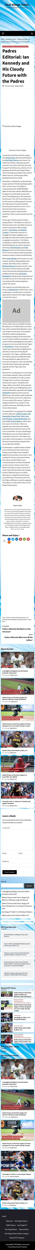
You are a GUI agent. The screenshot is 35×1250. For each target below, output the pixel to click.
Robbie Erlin (13, 290)
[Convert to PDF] (28, 539)
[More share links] (9, 542)
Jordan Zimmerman (20, 419)
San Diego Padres (7, 46)
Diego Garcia (14, 701)
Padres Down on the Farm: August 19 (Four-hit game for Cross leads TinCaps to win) (16, 725)
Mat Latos (25, 416)
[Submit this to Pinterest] (20, 539)
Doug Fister (15, 416)
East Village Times (17, 5)
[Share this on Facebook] (9, 539)
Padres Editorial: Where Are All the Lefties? (18, 637)
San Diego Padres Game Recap (21, 797)
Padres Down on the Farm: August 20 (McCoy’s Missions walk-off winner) (14, 698)
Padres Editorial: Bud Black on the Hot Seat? (16, 629)
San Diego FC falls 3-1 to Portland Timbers (17, 912)
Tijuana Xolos (23, 1229)
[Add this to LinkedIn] (16, 539)
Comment (6, 828)
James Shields (11, 259)
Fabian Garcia (13, 675)
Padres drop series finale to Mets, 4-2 (14, 750)
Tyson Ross (13, 230)
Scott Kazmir (7, 419)
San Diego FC (17, 1015)
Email (20, 853)
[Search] (32, 33)
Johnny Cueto (21, 414)
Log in (4, 1216)
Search (3, 881)
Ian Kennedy (10, 158)
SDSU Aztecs (11, 1225)
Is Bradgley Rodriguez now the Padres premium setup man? (15, 672)
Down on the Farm (7, 690)
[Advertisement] (17, 21)
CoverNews (12, 1247)
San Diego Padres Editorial (21, 46)
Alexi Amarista (15, 248)
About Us (9, 1221)
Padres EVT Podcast (16, 1238)
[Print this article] (24, 539)
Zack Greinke (15, 421)
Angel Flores (13, 752)
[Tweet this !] (12, 539)
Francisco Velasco (14, 1176)
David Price (9, 347)
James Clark (19, 86)
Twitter (4, 1051)
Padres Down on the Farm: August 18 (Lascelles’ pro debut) (14, 776)
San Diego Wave (11, 1229)
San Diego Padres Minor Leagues (10, 693)
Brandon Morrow (8, 266)
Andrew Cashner (11, 617)
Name (4, 853)
